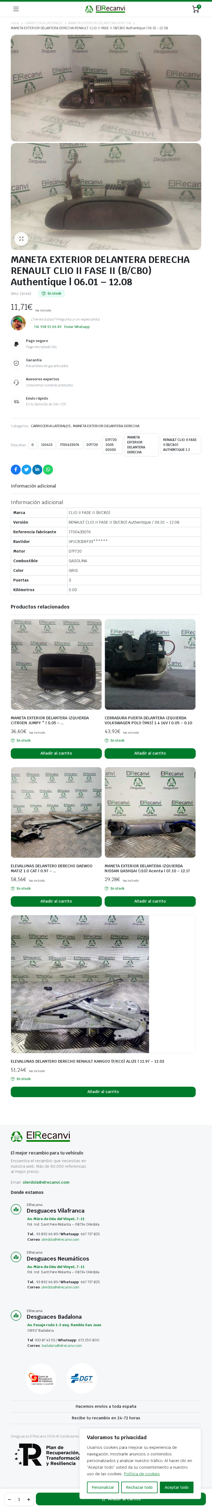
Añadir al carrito (124, 1498)
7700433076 (70, 445)
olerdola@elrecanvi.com (46, 1182)
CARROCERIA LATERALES (44, 23)
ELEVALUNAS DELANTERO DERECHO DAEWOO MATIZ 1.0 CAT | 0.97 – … (51, 868)
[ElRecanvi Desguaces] (105, 9)
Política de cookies (142, 1473)
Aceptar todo (177, 1487)
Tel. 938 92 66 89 (48, 327)
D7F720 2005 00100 (111, 445)
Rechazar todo (139, 1487)
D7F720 (92, 445)
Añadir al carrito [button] (56, 753)
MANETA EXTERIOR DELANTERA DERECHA (99, 23)
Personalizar (103, 1487)
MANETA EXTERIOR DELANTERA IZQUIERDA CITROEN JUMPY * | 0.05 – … (50, 720)
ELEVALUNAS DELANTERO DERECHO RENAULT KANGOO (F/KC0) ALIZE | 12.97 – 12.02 (87, 1061)
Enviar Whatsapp (77, 327)
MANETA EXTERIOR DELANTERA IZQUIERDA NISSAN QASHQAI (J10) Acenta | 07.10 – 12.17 (147, 868)
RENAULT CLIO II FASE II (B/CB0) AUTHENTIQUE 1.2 (180, 445)
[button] (21, 239)
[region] (140, 1463)
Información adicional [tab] (33, 486)
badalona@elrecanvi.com (62, 1345)
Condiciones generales (78, 1436)
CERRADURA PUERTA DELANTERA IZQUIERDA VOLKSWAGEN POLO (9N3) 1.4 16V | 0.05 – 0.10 (148, 720)
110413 (46, 445)
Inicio (15, 23)
